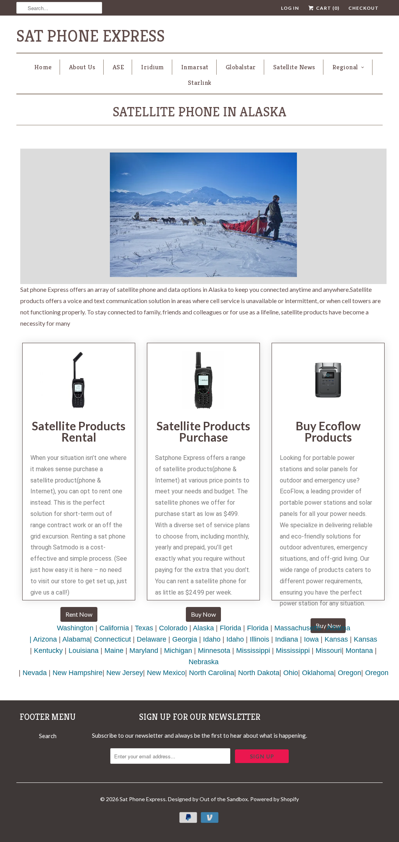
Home (43, 67)
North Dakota (258, 673)
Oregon (349, 673)
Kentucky (48, 650)
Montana (359, 650)
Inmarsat (194, 67)
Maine (114, 650)
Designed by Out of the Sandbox (208, 799)
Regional (345, 67)
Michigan (178, 650)
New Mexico (166, 673)
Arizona (45, 639)
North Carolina (211, 673)
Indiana (286, 639)
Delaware (151, 639)
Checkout (363, 8)
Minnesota (214, 650)
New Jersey (124, 673)
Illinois (259, 639)
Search (47, 735)
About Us (82, 67)
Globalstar (241, 67)
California (114, 628)
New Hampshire (77, 673)
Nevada (35, 673)
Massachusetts (297, 628)
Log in (290, 8)
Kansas (336, 639)
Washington (75, 628)
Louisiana (84, 650)
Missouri (329, 650)
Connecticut (112, 639)
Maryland (143, 650)
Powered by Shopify (274, 799)
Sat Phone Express (90, 36)
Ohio (290, 673)
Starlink (200, 82)
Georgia (184, 639)
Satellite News (294, 67)
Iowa (311, 639)
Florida (230, 628)
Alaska (203, 628)
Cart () (327, 8)
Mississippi (253, 650)
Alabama (76, 639)
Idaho (212, 639)
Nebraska (204, 662)
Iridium (152, 67)
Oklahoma (318, 673)
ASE (118, 67)
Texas (144, 628)
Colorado (173, 628)
